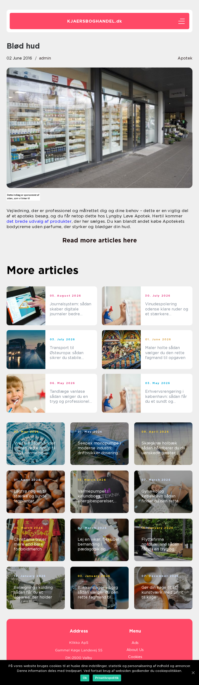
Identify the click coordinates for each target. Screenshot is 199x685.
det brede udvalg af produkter (39, 221)
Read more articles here (99, 240)
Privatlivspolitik (107, 678)
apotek (185, 58)
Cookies (135, 657)
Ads (135, 643)
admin (45, 58)
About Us (135, 650)
